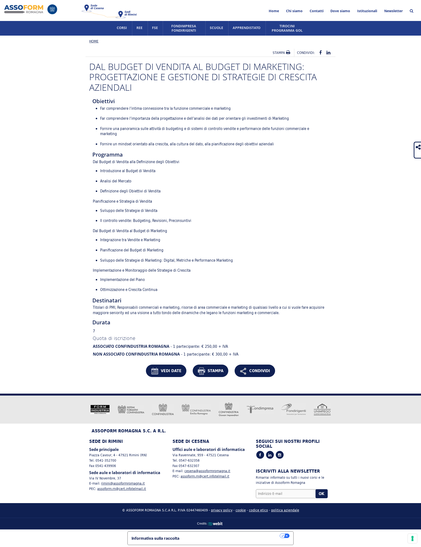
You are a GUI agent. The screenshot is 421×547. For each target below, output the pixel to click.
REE (139, 27)
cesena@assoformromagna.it (207, 471)
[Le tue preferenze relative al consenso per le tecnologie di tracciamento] (412, 538)
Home (274, 11)
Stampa (279, 52)
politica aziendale (285, 510)
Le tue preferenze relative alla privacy (232, 535)
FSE (155, 27)
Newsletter (393, 11)
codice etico (258, 510)
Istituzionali (367, 11)
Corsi (122, 27)
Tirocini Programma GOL (287, 28)
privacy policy (221, 510)
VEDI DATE (171, 371)
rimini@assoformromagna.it (123, 483)
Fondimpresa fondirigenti (183, 28)
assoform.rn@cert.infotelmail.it (121, 488)
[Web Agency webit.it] (215, 523)
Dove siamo (340, 11)
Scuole (216, 27)
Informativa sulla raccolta (155, 538)
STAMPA (215, 371)
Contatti (317, 11)
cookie (241, 510)
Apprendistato (246, 27)
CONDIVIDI (259, 371)
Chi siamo (294, 11)
